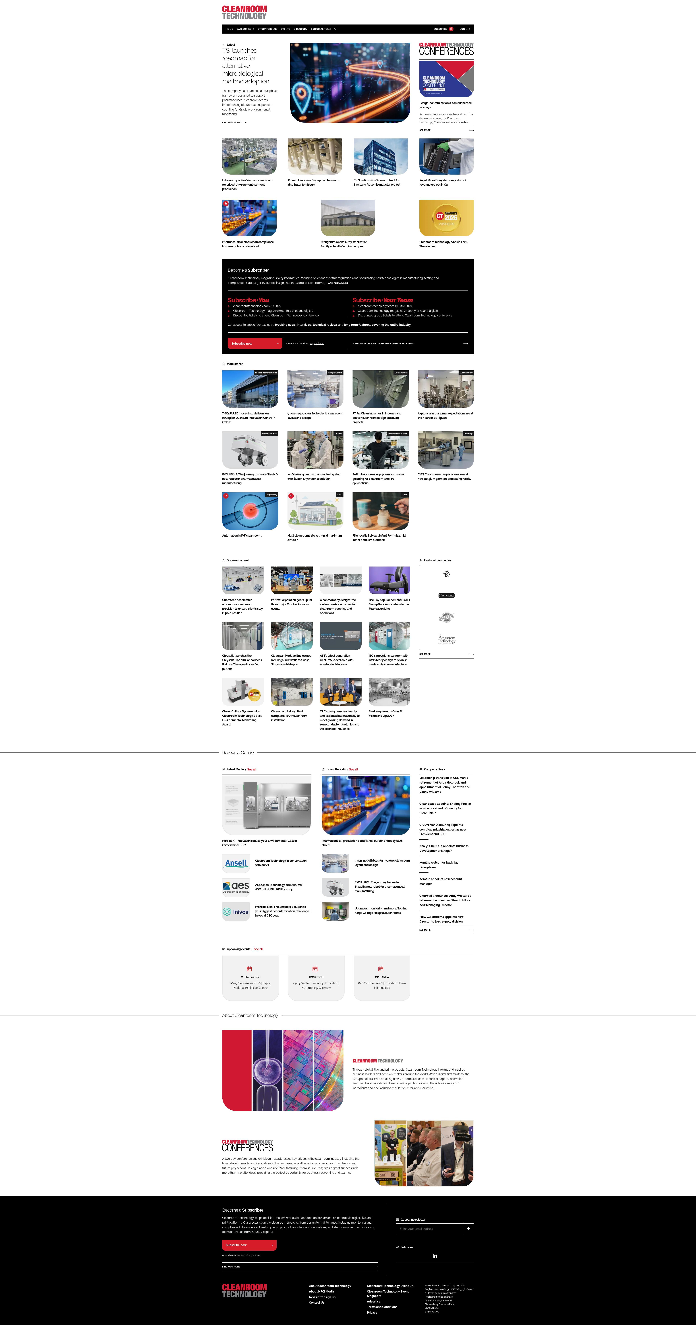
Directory (300, 29)
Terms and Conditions (382, 1307)
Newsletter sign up (322, 1297)
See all (251, 769)
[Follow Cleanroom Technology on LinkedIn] (435, 1257)
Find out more (231, 122)
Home (229, 29)
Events (285, 29)
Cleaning (468, 434)
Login (463, 29)
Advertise (373, 1301)
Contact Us (316, 1302)
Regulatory (272, 495)
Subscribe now (241, 343)
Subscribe (440, 29)
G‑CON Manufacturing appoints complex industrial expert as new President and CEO (446, 830)
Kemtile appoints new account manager (446, 881)
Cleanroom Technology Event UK (390, 1286)
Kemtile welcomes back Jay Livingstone (446, 865)
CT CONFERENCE (267, 29)
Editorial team (321, 29)
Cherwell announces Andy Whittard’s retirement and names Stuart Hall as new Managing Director (446, 900)
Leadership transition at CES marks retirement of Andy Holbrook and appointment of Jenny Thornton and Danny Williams (446, 785)
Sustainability (466, 373)
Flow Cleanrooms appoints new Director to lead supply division (446, 919)
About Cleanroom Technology (330, 1286)
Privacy (372, 1312)
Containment (401, 373)
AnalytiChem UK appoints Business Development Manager (446, 848)
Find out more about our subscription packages (383, 343)
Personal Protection (397, 434)
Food (405, 495)
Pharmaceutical (269, 434)
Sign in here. (317, 343)
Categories (244, 29)
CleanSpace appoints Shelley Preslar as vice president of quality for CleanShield (446, 808)
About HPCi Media (321, 1291)
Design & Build (335, 373)
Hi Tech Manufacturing (266, 373)
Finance (338, 434)
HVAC (339, 495)
